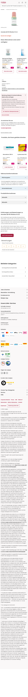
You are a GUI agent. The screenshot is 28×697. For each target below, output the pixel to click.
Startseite (2, 9)
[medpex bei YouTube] (7, 373)
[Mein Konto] (19, 2)
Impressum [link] (3, 405)
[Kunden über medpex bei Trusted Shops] (8, 383)
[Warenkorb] (22, 2)
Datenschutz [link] (4, 402)
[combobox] (14, 6)
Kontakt (20, 402)
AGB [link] (16, 399)
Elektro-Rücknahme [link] (12, 402)
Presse (12, 399)
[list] (14, 19)
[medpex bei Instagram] (4, 373)
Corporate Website (5, 399)
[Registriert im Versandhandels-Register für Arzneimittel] (7, 355)
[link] (3, 363)
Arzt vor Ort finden (5, 114)
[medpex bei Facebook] (2, 373)
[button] (11, 111)
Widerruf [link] (20, 399)
